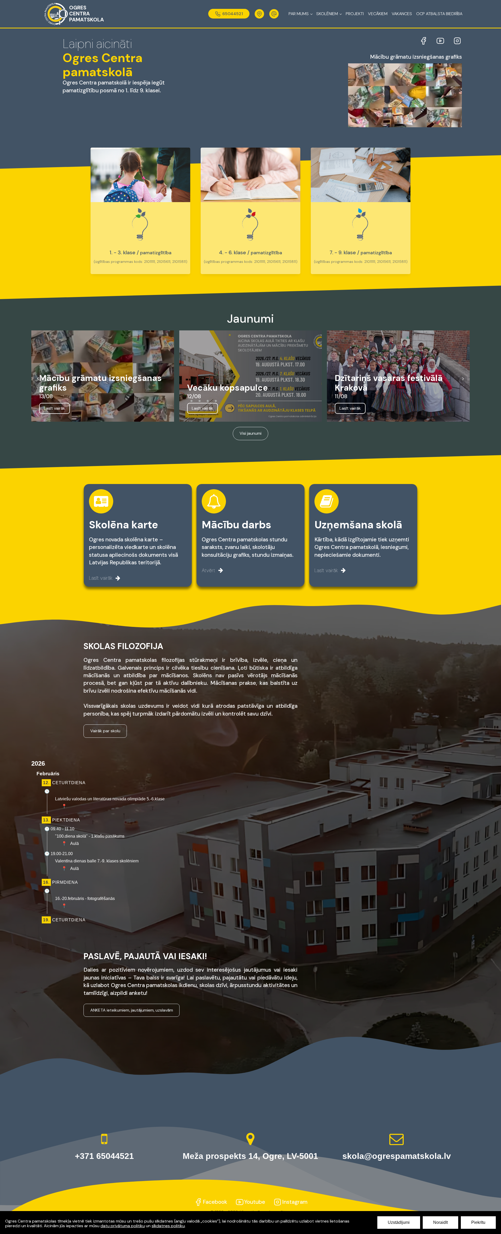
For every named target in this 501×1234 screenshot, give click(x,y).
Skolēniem (327, 13)
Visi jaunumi (250, 433)
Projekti (355, 13)
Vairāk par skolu (105, 731)
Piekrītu (478, 1222)
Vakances (402, 13)
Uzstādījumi (399, 1222)
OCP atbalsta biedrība (439, 13)
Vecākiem (377, 13)
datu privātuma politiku (122, 1226)
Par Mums (299, 13)
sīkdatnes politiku (168, 1226)
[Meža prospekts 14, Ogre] (259, 14)
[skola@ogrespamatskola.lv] (274, 14)
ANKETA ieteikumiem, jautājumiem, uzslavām (131, 1010)
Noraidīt (440, 1222)
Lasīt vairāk (54, 408)
